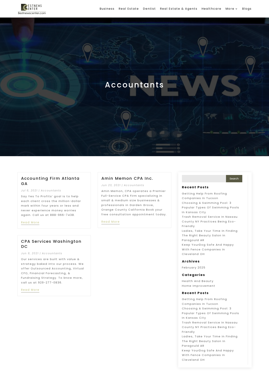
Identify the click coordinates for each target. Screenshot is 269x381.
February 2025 (194, 267)
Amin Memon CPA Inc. (127, 178)
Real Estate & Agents (178, 9)
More (229, 9)
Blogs (247, 9)
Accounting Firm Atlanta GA (50, 181)
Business (107, 9)
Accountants (51, 190)
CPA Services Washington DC (51, 244)
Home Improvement (198, 286)
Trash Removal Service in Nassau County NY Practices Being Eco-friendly (210, 221)
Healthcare (211, 9)
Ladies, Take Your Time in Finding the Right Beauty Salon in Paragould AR (210, 235)
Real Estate (129, 9)
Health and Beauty (198, 281)
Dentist (149, 9)
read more (30, 222)
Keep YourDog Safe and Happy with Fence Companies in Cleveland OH (208, 249)
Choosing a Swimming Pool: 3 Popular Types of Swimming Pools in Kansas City (210, 207)
